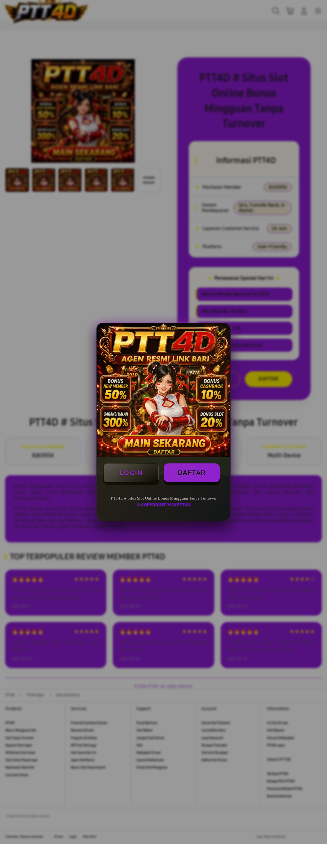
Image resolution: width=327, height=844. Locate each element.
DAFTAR (192, 472)
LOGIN (131, 472)
